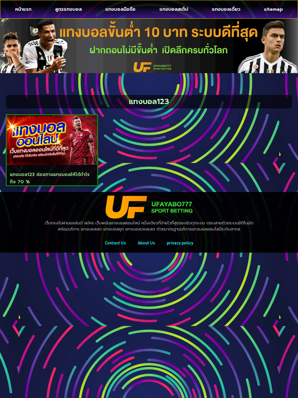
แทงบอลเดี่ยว (226, 9)
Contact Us (115, 243)
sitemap (273, 9)
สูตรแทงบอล (68, 9)
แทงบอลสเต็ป (173, 9)
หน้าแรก (23, 9)
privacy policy (180, 243)
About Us (146, 243)
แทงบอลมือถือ (120, 9)
